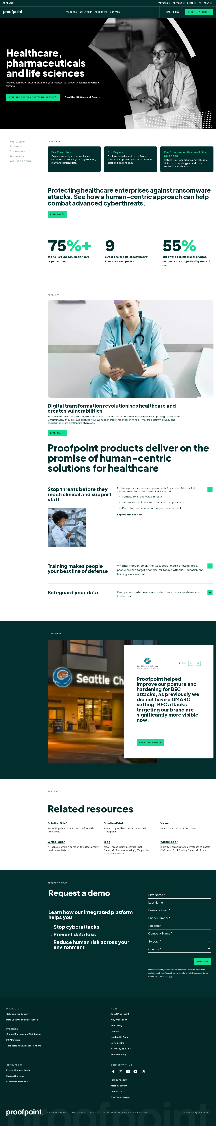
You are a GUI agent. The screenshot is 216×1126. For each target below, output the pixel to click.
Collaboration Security (18, 1014)
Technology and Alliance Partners (23, 1045)
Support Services (15, 1076)
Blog (107, 841)
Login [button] (190, 3)
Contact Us (116, 1091)
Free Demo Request (121, 1097)
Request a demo (20, 161)
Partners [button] (162, 3)
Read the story (148, 742)
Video (164, 823)
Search (10, 3)
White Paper (56, 841)
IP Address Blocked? (17, 1081)
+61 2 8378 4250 (119, 1080)
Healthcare (17, 141)
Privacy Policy (180, 970)
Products (15, 146)
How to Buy (116, 1025)
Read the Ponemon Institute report (31, 97)
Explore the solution (129, 514)
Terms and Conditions (56, 1112)
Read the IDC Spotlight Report (82, 97)
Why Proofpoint (119, 1019)
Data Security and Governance (22, 1019)
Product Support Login (18, 1070)
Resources (16, 156)
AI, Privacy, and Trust (121, 1048)
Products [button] (71, 12)
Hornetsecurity (119, 1054)
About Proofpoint (120, 1014)
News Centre (117, 1043)
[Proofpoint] (14, 12)
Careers (115, 1031)
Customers (17, 151)
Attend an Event (119, 1085)
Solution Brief (57, 823)
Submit (201, 961)
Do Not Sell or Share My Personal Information (125, 1112)
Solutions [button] (86, 12)
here (170, 976)
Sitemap (94, 1112)
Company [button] (115, 12)
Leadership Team (119, 1037)
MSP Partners (13, 1040)
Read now (55, 214)
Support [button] (177, 3)
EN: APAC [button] (204, 3)
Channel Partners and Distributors (23, 1034)
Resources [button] (101, 12)
